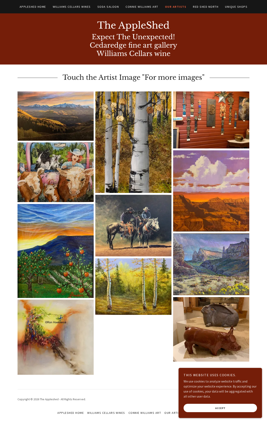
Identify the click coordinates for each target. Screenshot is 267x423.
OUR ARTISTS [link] (175, 7)
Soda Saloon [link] (108, 7)
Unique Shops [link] (236, 7)
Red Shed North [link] (205, 7)
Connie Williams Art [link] (142, 7)
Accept (220, 408)
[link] (133, 27)
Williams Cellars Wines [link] (72, 7)
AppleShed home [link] (33, 7)
